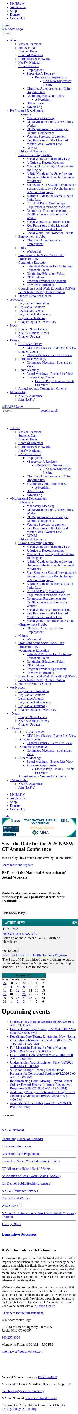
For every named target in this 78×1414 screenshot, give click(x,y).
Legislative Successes (19, 1234)
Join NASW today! (14, 913)
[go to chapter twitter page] (4, 1370)
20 (24, 994)
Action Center (45, 1306)
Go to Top (30, 1409)
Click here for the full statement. (23, 1313)
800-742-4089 (47, 1377)
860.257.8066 (11, 1337)
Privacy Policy (12, 1409)
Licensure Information (16, 1146)
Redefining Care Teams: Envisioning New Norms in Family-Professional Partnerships (43, 1040)
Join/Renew (18, 7)
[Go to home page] (12, 29)
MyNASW (17, 3)
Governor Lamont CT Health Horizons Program (34, 955)
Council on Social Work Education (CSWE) (31, 1161)
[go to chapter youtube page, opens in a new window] (34, 1370)
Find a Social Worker (16, 1198)
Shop (13, 11)
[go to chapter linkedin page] (15, 1370)
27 (4, 983)
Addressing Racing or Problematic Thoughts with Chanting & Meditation (42, 1095)
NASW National (13, 1130)
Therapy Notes (11, 1224)
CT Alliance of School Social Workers (27, 1168)
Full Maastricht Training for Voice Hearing (38, 1049)
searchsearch (49, 410)
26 (17, 998)
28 (30, 998)
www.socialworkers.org (41, 1398)
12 (17, 990)
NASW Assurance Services (20, 1191)
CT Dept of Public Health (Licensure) (26, 1183)
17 (4, 994)
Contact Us (17, 18)
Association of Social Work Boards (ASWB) (31, 1176)
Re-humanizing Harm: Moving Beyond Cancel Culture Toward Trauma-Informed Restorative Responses (41, 1084)
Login (6, 25)
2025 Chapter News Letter (20, 934)
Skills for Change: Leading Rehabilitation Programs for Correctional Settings (43, 1073)
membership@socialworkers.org (23, 1391)
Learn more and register (17, 865)
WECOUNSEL (12, 1205)
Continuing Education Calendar (22, 1139)
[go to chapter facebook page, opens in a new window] (24, 1370)
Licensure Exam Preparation (20, 1154)
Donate (15, 14)
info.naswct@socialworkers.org (22, 1351)
